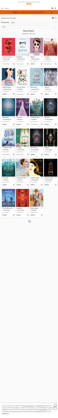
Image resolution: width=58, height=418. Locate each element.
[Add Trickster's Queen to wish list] (42, 185)
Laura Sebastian (35, 149)
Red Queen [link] (19, 57)
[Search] (2, 8)
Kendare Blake (49, 179)
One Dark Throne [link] (49, 178)
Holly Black (20, 89)
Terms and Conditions (28, 406)
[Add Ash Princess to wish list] (42, 155)
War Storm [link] (47, 117)
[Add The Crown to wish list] (28, 125)
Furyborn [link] (47, 147)
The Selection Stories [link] (22, 178)
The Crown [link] (19, 117)
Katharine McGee (35, 59)
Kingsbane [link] (19, 208)
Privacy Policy (40, 406)
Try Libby (14, 12)
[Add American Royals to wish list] (14, 94)
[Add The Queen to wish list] (14, 185)
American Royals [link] (7, 87)
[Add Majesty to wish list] (42, 64)
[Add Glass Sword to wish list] (42, 94)
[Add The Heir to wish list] (56, 94)
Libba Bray (34, 210)
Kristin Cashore (21, 149)
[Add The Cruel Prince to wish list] (28, 94)
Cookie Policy (5, 413)
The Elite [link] (47, 57)
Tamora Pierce (35, 179)
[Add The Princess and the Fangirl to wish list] (14, 215)
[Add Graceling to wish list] (28, 155)
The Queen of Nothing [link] (8, 147)
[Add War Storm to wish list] (56, 125)
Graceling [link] (19, 147)
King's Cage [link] (6, 117)
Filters (3, 27)
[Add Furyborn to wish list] (56, 155)
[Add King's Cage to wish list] (14, 125)
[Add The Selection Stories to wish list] (28, 185)
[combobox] (25, 8)
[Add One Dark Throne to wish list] (56, 185)
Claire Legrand (49, 149)
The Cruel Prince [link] (21, 87)
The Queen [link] (5, 178)
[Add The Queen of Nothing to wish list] (14, 155)
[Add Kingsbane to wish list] (28, 215)
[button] (53, 18)
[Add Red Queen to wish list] (28, 64)
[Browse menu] (55, 8)
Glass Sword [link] (34, 87)
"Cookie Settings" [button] (42, 409)
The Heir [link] (47, 87)
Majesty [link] (33, 57)
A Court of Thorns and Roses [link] (8, 57)
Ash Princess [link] (34, 147)
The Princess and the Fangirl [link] (8, 208)
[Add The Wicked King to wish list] (42, 125)
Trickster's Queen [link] (35, 178)
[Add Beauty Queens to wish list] (42, 215)
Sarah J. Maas (7, 59)
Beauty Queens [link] (35, 208)
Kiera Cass (48, 59)
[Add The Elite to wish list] (56, 64)
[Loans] (52, 8)
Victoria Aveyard (21, 59)
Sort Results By (5, 22)
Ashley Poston (7, 210)
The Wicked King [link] (35, 117)
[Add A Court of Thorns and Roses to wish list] (14, 64)
